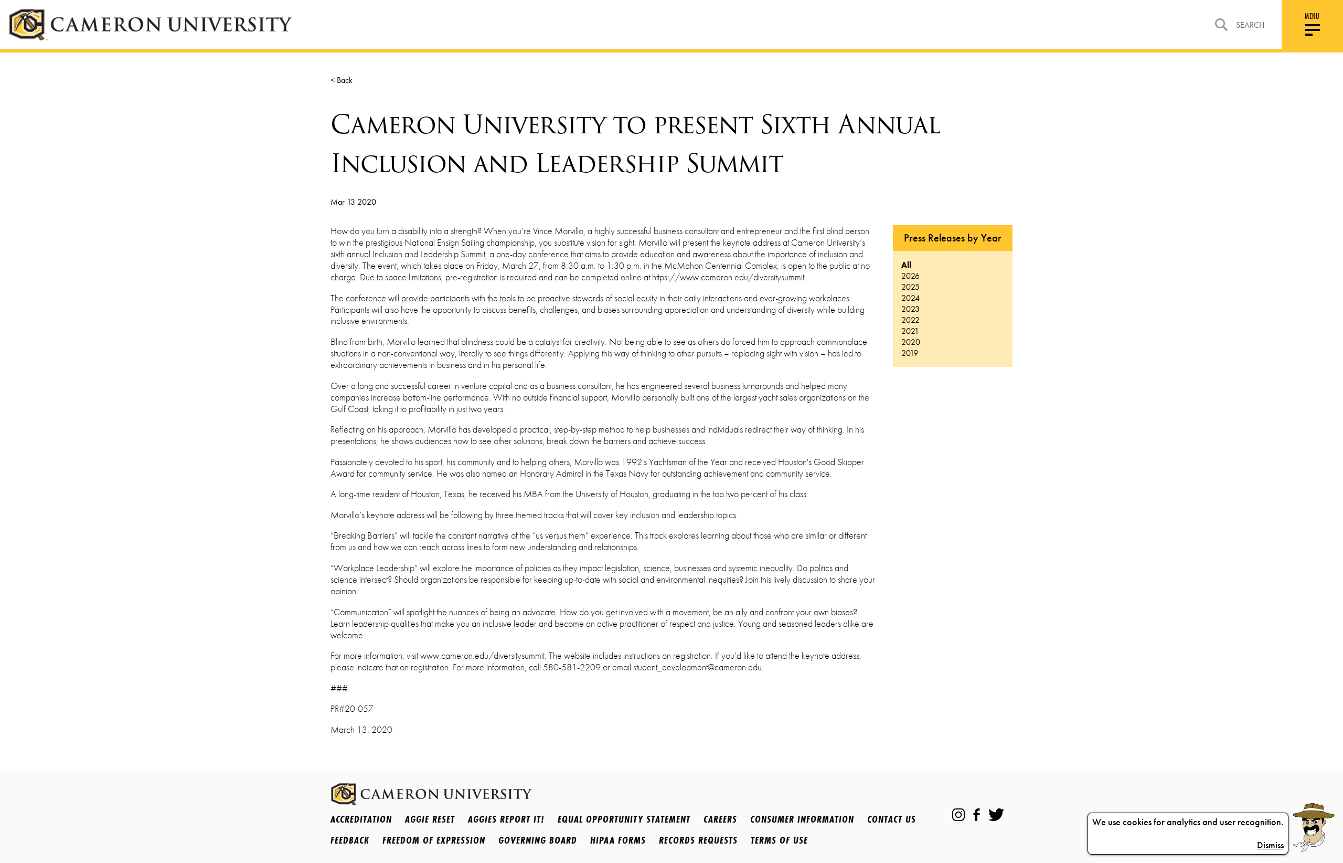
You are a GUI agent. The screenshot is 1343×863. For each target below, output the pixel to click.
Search (1250, 24)
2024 (910, 297)
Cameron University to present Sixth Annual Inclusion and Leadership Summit (635, 143)
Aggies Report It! (506, 819)
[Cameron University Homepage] (150, 24)
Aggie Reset (430, 819)
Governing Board (537, 840)
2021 (910, 330)
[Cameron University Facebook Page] (976, 814)
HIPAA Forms (618, 840)
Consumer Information (802, 819)
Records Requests (698, 840)
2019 (909, 353)
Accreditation (361, 819)
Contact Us (891, 819)
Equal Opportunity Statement (624, 819)
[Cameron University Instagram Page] (958, 814)
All (906, 264)
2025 (910, 286)
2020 (910, 342)
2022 (910, 319)
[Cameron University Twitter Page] (996, 814)
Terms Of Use (779, 840)
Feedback (350, 840)
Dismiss (1270, 845)
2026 (910, 275)
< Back (342, 80)
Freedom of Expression (433, 840)
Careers (720, 819)
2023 (910, 308)
